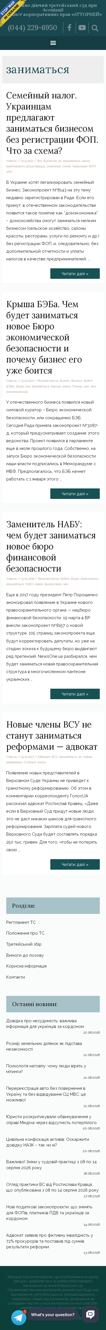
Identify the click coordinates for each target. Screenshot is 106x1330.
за (59, 161)
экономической (17, 391)
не (79, 756)
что (9, 171)
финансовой (53, 584)
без (39, 161)
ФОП (92, 166)
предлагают (15, 166)
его (27, 386)
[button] (53, 42)
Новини (11, 161)
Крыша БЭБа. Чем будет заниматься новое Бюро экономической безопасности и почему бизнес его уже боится (44, 337)
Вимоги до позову (25, 955)
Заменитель (89, 578)
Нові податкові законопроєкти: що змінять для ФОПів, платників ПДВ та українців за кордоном (49, 1212)
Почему (77, 386)
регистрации (35, 166)
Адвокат (44, 756)
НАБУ (29, 584)
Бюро (20, 386)
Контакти (15, 977)
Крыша (55, 386)
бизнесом (50, 161)
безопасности (48, 380)
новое (66, 386)
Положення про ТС (25, 933)
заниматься (71, 161)
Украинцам (79, 166)
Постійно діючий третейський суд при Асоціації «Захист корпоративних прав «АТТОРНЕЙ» (53, 9)
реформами (14, 762)
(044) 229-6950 (32, 27)
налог (86, 161)
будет (88, 380)
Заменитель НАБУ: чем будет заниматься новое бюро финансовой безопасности (51, 546)
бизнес (65, 380)
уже (86, 386)
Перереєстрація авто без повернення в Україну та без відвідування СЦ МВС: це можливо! (46, 1094)
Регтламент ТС (21, 922)
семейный (54, 166)
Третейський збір (24, 944)
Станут (30, 762)
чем (93, 386)
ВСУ (55, 756)
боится (76, 380)
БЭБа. (10, 386)
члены (41, 762)
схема (66, 166)
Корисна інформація (26, 966)
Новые (87, 756)
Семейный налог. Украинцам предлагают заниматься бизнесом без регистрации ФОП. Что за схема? (52, 123)
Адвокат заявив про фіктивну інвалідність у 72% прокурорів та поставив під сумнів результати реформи (49, 1241)
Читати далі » (74, 272)
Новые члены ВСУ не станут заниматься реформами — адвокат (52, 735)
